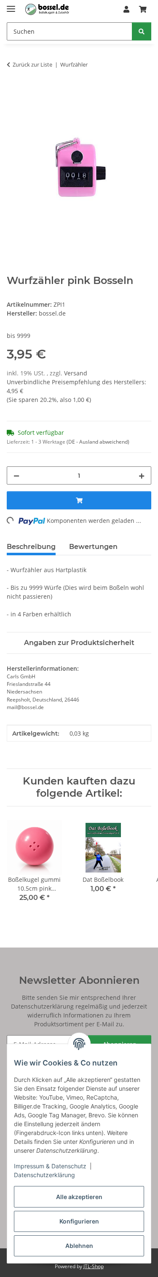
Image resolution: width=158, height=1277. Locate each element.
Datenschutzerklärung (44, 1174)
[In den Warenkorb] (13, 91)
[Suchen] (141, 31)
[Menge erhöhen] (141, 475)
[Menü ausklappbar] (11, 5)
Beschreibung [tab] (31, 547)
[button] (126, 9)
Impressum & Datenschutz (50, 1166)
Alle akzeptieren (79, 1196)
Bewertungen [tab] (93, 547)
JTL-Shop (93, 1266)
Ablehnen (79, 1245)
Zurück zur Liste (32, 64)
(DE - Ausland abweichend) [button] (98, 441)
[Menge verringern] (16, 475)
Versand (75, 373)
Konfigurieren (79, 1221)
